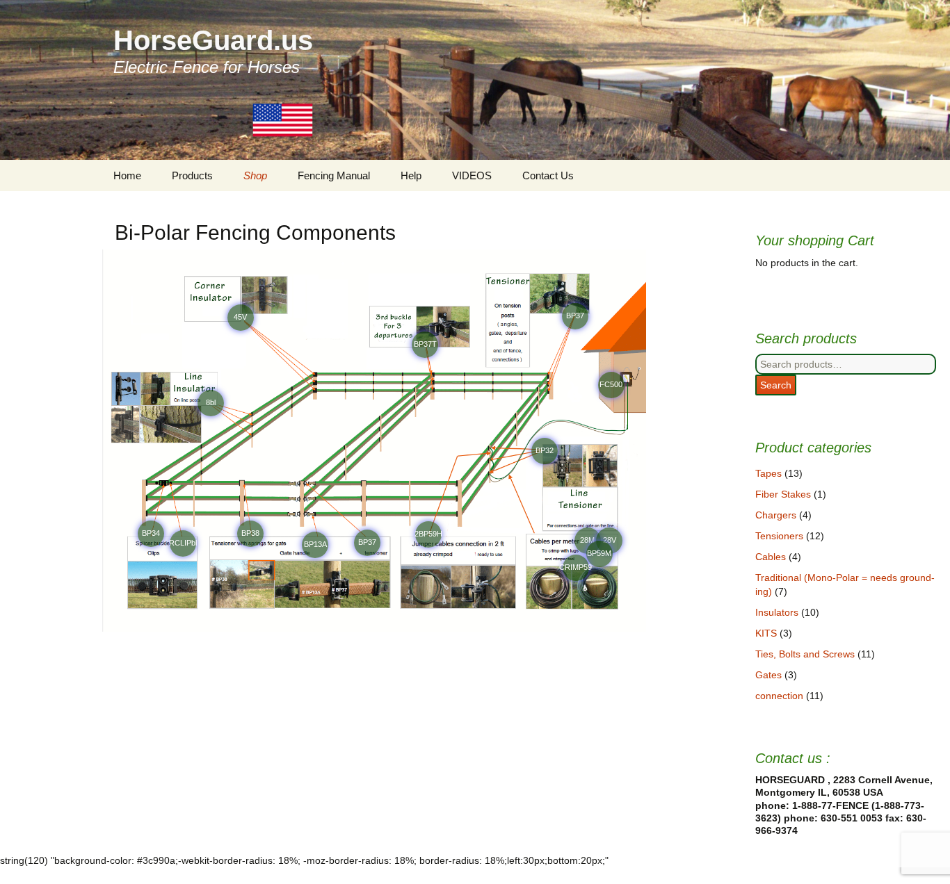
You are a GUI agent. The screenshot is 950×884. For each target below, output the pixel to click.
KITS (766, 633)
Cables (770, 556)
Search (775, 385)
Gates (768, 674)
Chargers (775, 515)
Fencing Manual (334, 175)
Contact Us (548, 175)
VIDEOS (472, 175)
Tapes (768, 473)
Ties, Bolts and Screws (805, 654)
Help (411, 175)
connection (779, 695)
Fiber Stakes (783, 494)
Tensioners (779, 535)
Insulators (776, 612)
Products (192, 175)
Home (127, 175)
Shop (255, 175)
